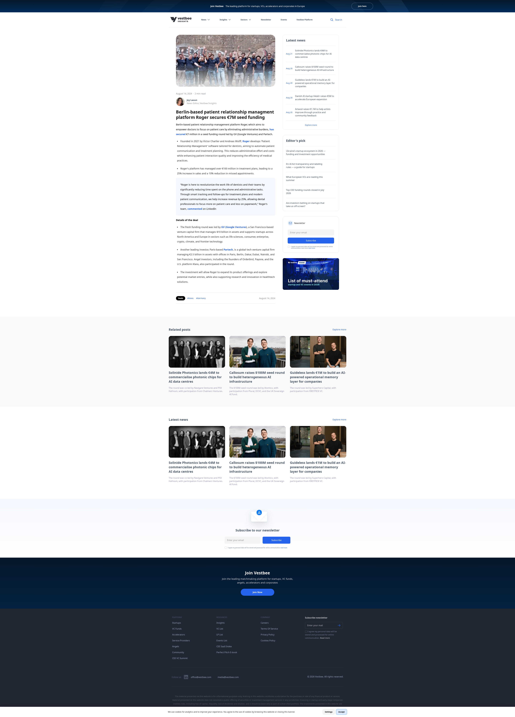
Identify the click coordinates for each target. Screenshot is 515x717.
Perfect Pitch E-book (226, 652)
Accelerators (178, 634)
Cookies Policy (268, 640)
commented (194, 208)
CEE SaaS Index (224, 646)
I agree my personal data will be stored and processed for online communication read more (312, 247)
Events (284, 19)
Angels (175, 646)
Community (178, 652)
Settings (328, 712)
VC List (219, 628)
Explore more (311, 125)
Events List (221, 640)
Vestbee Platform (305, 19)
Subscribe (276, 540)
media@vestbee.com (228, 677)
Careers (265, 622)
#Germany (201, 298)
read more (311, 248)
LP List (219, 634)
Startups (176, 622)
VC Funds (177, 628)
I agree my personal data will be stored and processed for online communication (257, 548)
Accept (341, 712)
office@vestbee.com (201, 677)
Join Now (257, 592)
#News (190, 298)
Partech (228, 249)
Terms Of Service (269, 628)
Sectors (244, 19)
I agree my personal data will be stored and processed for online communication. (321, 634)
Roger (246, 141)
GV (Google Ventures (233, 227)
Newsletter (266, 19)
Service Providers (181, 640)
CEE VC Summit (180, 658)
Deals (180, 298)
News (203, 19)
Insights (223, 19)
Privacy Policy (267, 634)
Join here (362, 6)
